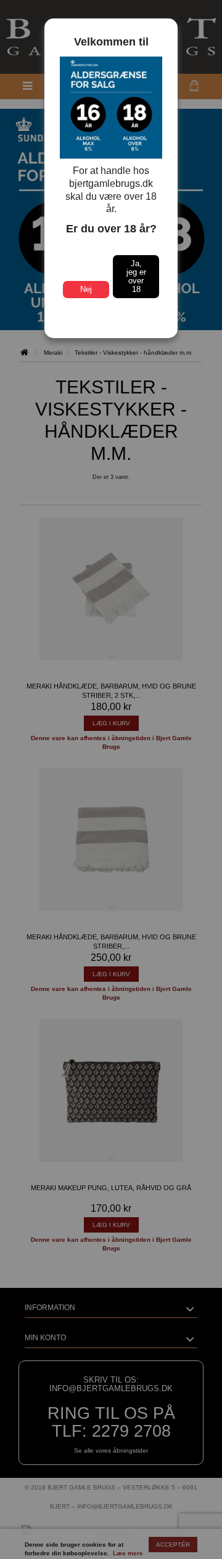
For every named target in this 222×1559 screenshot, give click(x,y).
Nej (86, 289)
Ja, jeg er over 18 (136, 276)
